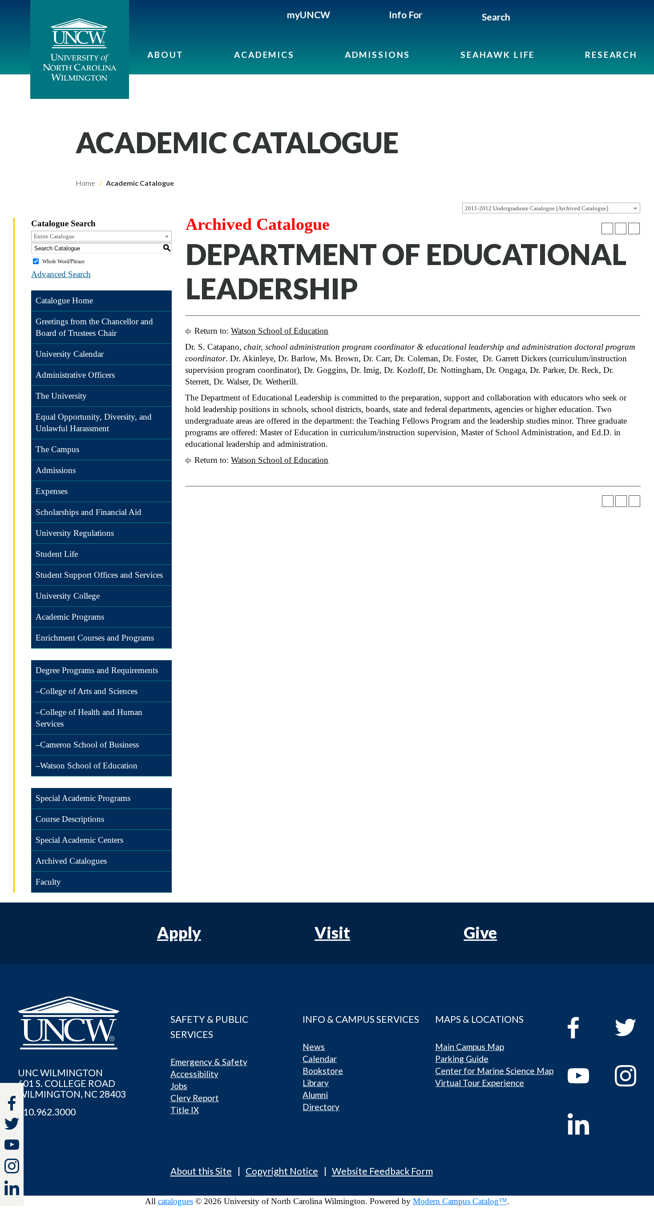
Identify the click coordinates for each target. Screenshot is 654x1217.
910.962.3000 (47, 1112)
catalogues (175, 1201)
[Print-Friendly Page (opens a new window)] (620, 228)
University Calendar (70, 354)
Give (480, 932)
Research (611, 54)
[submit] (520, 18)
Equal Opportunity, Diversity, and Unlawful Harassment (94, 422)
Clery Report (194, 1098)
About (165, 54)
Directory (321, 1107)
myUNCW (308, 14)
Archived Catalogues (71, 861)
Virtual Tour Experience (479, 1083)
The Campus (57, 449)
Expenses (52, 491)
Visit (332, 932)
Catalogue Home (64, 300)
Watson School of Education (279, 330)
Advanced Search (61, 274)
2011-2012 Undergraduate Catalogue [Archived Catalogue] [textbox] (536, 208)
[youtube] (585, 1075)
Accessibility (194, 1074)
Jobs (178, 1086)
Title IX (184, 1110)
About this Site (201, 1170)
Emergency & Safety (208, 1062)
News (314, 1046)
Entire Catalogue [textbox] (54, 236)
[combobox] (551, 208)
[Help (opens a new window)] (634, 228)
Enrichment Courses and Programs (95, 637)
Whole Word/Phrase (63, 261)
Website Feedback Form (382, 1170)
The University (61, 395)
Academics (264, 54)
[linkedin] (585, 1124)
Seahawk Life (497, 54)
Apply (179, 932)
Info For (405, 14)
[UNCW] (79, 49)
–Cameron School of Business (87, 744)
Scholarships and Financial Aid (88, 512)
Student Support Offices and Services (99, 575)
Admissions (378, 54)
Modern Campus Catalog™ (460, 1201)
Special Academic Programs (83, 798)
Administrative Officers (75, 375)
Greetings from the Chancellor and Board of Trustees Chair (94, 327)
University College (68, 595)
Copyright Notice (282, 1170)
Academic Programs (70, 616)
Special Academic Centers (79, 840)
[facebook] (585, 1027)
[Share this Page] (607, 228)
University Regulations (75, 533)
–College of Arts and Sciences (86, 691)
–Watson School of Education (86, 765)
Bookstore (323, 1071)
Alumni (315, 1095)
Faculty (48, 881)
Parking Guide (461, 1059)
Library (316, 1083)
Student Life (57, 554)
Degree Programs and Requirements (97, 670)
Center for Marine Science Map (494, 1071)
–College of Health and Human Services (89, 717)
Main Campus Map (469, 1046)
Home (85, 183)
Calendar (320, 1059)
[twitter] (11, 1125)
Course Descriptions (70, 819)
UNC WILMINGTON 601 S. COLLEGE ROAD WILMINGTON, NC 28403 (72, 1083)
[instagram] (11, 1166)
